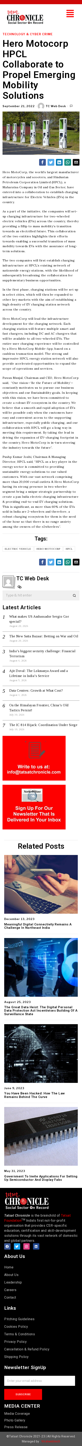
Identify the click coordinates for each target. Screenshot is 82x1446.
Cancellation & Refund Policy (26, 1349)
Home (8, 1267)
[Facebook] (7, 1246)
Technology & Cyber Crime (28, 34)
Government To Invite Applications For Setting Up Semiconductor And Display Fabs (41, 1178)
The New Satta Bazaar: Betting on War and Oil (43, 636)
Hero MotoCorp (48, 548)
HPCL (69, 548)
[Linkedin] (36, 1246)
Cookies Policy (16, 1327)
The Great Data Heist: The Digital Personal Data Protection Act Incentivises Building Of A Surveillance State (40, 1011)
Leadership (13, 1282)
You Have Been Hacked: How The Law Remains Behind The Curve (34, 1095)
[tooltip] (42, 162)
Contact (10, 1297)
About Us (11, 1275)
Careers (10, 1290)
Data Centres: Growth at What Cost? (36, 690)
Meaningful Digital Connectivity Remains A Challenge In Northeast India (38, 926)
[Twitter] (17, 1246)
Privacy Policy (15, 1342)
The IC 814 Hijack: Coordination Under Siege (43, 725)
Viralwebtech (50, 1441)
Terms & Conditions (19, 1334)
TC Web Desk (56, 106)
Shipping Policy (16, 1357)
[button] (70, 13)
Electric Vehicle (18, 548)
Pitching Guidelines (19, 1319)
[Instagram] (26, 1246)
